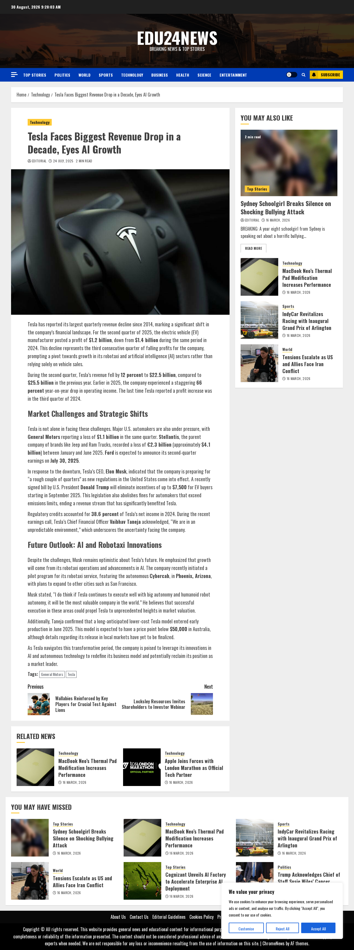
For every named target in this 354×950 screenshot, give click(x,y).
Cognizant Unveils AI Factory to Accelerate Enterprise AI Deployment (195, 881)
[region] (282, 911)
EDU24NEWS (177, 37)
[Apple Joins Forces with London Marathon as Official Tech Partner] (142, 767)
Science (204, 75)
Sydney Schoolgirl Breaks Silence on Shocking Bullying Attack (286, 207)
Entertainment (233, 75)
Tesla (71, 674)
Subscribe (330, 74)
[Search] (303, 74)
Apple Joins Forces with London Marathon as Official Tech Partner (194, 767)
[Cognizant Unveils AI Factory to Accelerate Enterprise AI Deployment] (142, 881)
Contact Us (139, 916)
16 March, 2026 (75, 782)
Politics (62, 75)
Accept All (318, 928)
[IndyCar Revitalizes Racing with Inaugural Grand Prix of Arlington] (259, 320)
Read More (253, 248)
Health (182, 75)
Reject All (282, 928)
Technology (132, 75)
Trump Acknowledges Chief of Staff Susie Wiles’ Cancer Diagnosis (309, 881)
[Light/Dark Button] (291, 74)
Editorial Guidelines (169, 916)
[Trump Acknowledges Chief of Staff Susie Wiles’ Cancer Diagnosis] (255, 881)
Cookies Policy (201, 916)
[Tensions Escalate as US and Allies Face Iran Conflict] (259, 363)
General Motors (52, 674)
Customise (246, 928)
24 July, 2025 (63, 161)
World (84, 75)
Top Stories (34, 75)
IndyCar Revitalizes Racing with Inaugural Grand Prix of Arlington (306, 320)
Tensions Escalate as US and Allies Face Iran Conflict (307, 363)
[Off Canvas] (14, 74)
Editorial (39, 161)
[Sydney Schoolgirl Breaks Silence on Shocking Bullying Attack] (289, 163)
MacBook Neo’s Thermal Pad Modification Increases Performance (87, 767)
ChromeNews (273, 943)
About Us (118, 916)
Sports (106, 75)
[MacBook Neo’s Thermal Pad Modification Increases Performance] (35, 767)
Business (159, 75)
